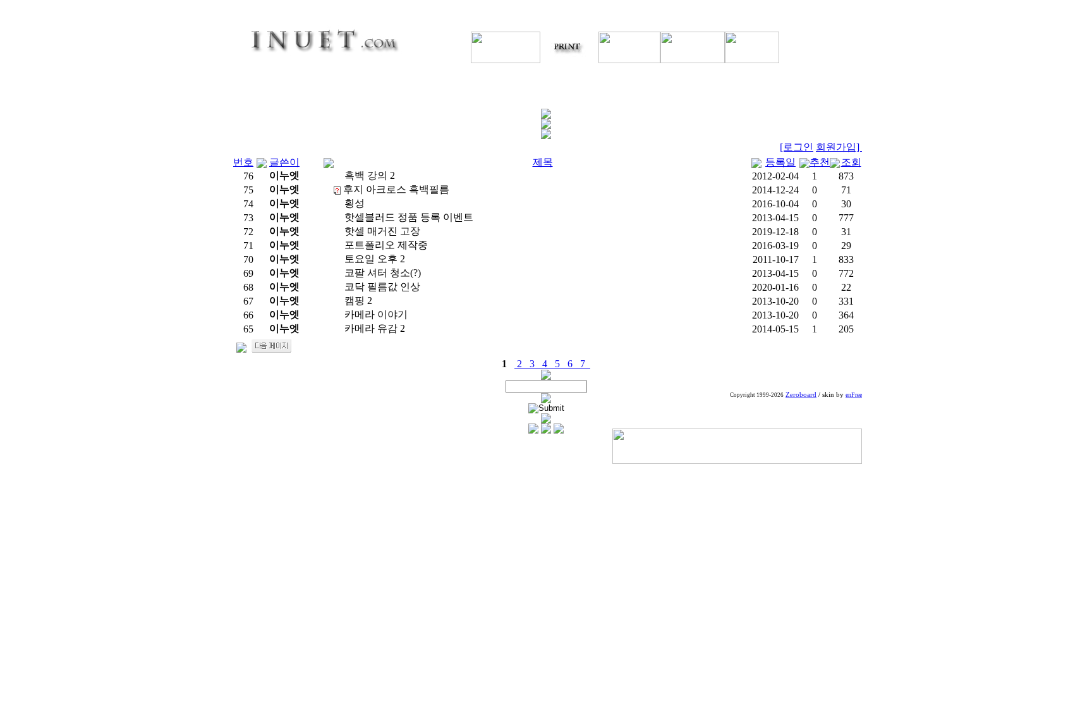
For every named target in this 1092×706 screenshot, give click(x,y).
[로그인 (796, 147)
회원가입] (839, 147)
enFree (854, 394)
